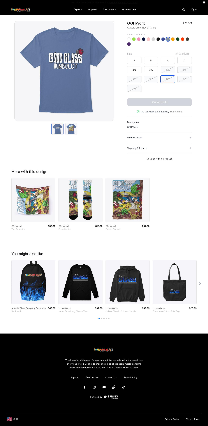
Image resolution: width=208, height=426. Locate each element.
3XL (151, 69)
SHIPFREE (86, 2)
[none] (182, 53)
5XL (184, 69)
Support (75, 377)
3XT (184, 79)
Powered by (96, 397)
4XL (168, 69)
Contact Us (110, 377)
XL (184, 60)
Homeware (109, 9)
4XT (134, 88)
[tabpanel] (64, 71)
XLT (151, 79)
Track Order (92, 377)
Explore (78, 9)
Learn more (176, 111)
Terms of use (192, 419)
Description (133, 122)
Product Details (135, 137)
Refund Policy (130, 377)
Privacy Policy (172, 419)
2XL (134, 69)
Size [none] (129, 53)
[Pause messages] (204, 2)
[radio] (134, 60)
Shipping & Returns (137, 148)
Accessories (129, 9)
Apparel (92, 9)
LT (134, 79)
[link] (33, 200)
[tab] (57, 129)
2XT (168, 79)
